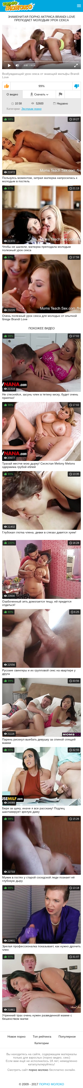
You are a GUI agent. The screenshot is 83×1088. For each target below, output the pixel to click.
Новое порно (16, 1036)
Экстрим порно (31, 108)
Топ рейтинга (42, 1036)
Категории (41, 1043)
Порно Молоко (51, 1084)
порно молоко (38, 1069)
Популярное (67, 1036)
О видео (12, 94)
